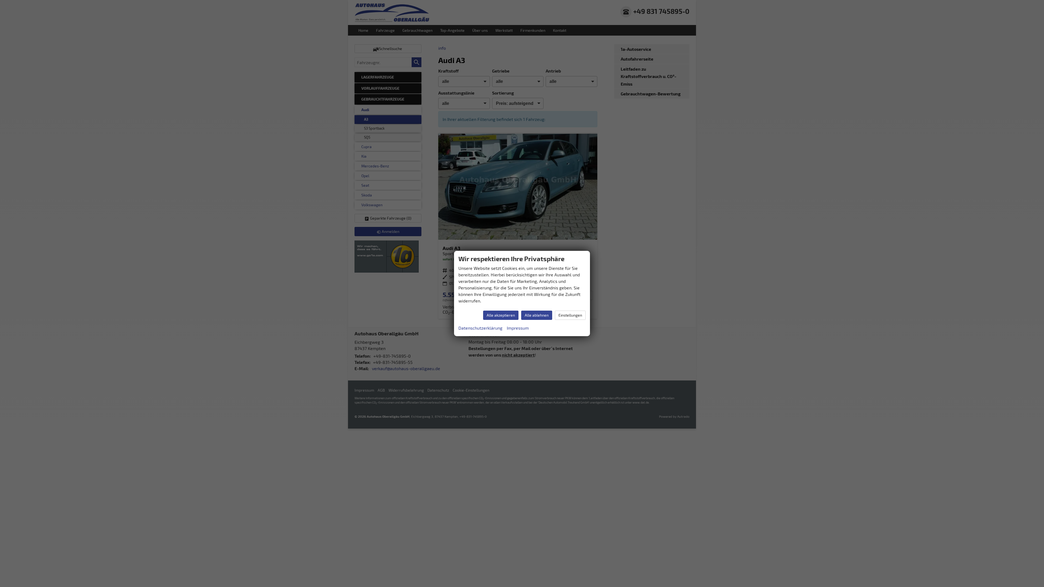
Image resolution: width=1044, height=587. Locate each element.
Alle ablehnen (537, 315)
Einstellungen (570, 315)
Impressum (518, 327)
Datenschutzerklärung (480, 327)
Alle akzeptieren (501, 315)
